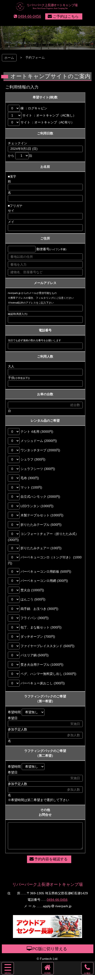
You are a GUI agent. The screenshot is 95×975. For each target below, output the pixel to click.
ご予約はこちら (66, 16)
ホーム (9, 58)
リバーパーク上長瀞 (47, 6)
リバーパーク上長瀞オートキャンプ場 (47, 884)
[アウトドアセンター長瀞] (47, 935)
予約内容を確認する (51, 859)
